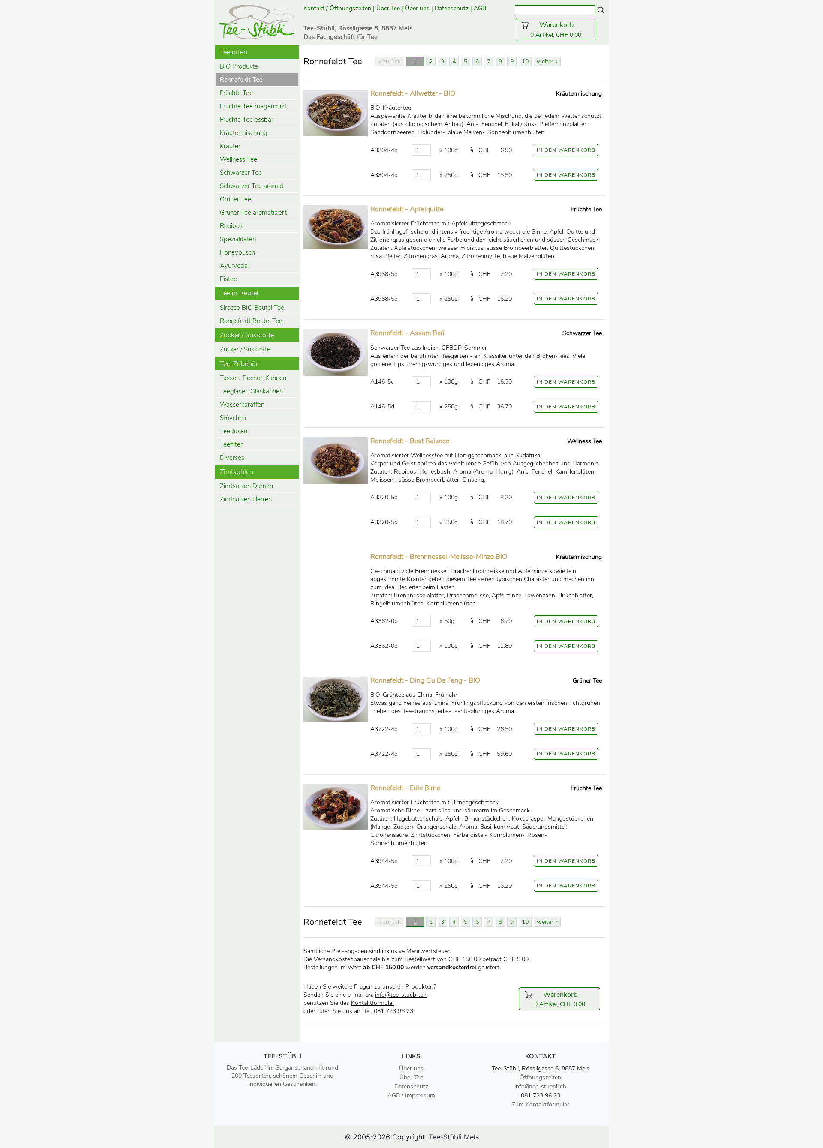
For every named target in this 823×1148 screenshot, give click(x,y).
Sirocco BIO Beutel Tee (252, 307)
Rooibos (231, 226)
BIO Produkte (239, 66)
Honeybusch (237, 252)
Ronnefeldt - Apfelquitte (406, 209)
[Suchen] (601, 9)
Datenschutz (452, 8)
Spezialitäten (238, 239)
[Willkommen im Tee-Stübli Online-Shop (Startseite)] (257, 21)
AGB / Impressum (411, 1095)
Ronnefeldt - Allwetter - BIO (412, 93)
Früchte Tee (236, 93)
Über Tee (388, 8)
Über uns (417, 8)
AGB (481, 8)
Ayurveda (234, 265)
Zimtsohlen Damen (246, 486)
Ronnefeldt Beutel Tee (251, 321)
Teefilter (231, 444)
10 (525, 61)
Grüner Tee (235, 199)
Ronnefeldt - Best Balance (409, 441)
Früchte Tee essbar (246, 119)
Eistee (228, 279)
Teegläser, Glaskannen (251, 391)
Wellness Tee (238, 159)
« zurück (389, 61)
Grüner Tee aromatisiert (253, 212)
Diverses (232, 457)
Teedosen (233, 431)
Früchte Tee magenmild (253, 106)
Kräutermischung (243, 133)
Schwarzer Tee (241, 172)
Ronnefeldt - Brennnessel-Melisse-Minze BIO (438, 556)
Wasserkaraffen (242, 404)
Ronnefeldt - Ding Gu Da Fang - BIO (425, 680)
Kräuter (230, 146)
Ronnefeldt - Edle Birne (405, 788)
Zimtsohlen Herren (246, 499)
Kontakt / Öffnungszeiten (337, 8)
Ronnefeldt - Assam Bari (407, 333)
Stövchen (233, 418)
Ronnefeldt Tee (241, 79)
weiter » (547, 61)
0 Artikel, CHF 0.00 (560, 29)
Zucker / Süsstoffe (245, 349)
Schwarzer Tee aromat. (252, 186)
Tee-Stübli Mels (454, 1137)
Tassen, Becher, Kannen (253, 378)
